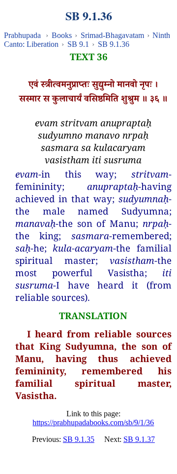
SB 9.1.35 (78, 439)
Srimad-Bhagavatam (112, 35)
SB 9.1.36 (113, 44)
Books (62, 35)
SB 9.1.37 (139, 439)
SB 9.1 (78, 44)
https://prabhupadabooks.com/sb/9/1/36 (93, 422)
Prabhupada (22, 35)
